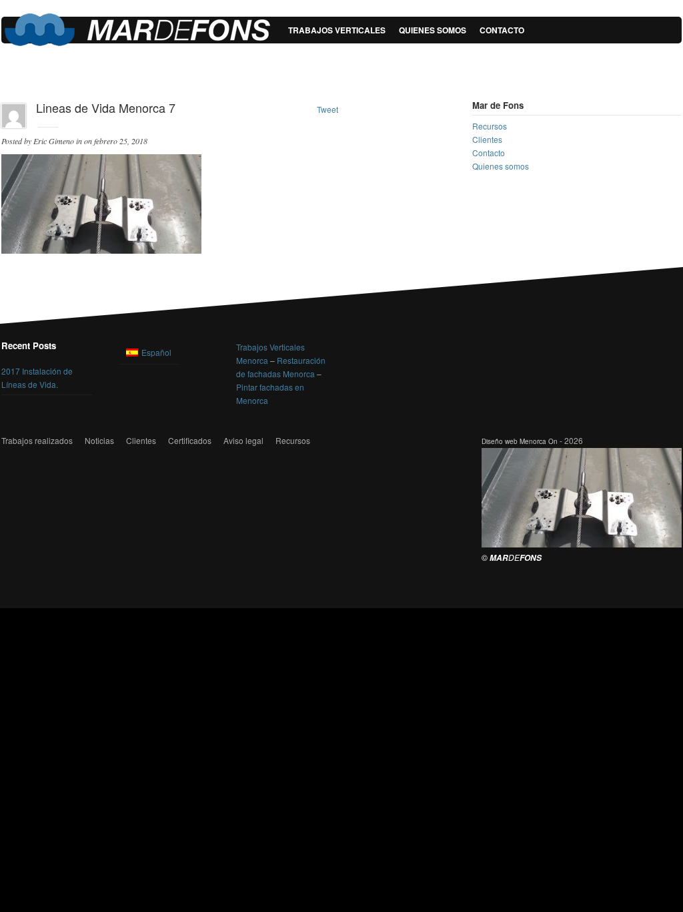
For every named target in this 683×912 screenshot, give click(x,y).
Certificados (189, 440)
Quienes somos (432, 30)
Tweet (327, 109)
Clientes (487, 139)
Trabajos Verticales (337, 30)
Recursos (489, 126)
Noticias (99, 440)
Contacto (502, 30)
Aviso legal (243, 440)
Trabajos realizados (37, 440)
